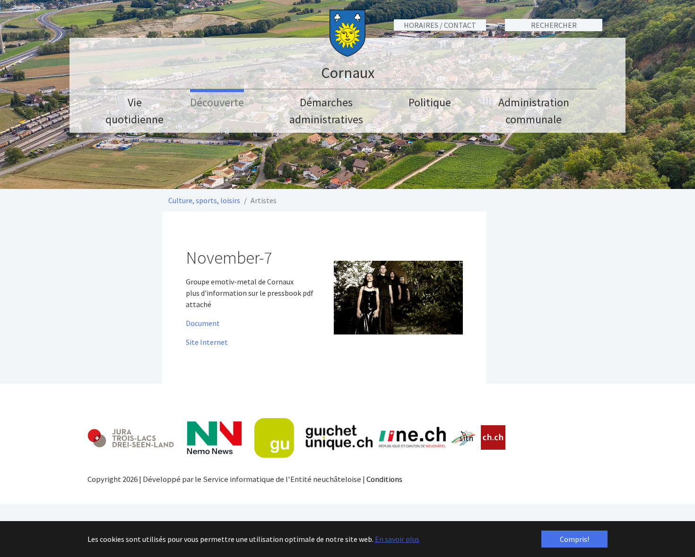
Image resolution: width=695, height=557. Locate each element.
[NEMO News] (214, 438)
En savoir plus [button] (397, 539)
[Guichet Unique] (313, 438)
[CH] (493, 438)
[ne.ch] (412, 437)
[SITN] (464, 438)
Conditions (384, 479)
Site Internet (207, 342)
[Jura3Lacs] (130, 438)
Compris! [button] (574, 539)
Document (203, 323)
